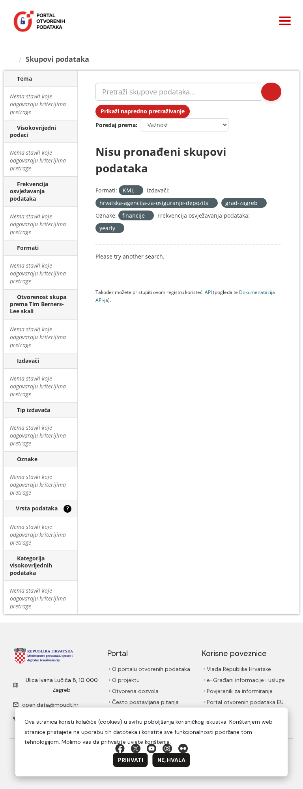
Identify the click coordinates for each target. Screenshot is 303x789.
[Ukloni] (137, 191)
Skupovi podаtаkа (57, 59)
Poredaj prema (115, 125)
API (208, 292)
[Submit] (271, 92)
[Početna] (12, 59)
